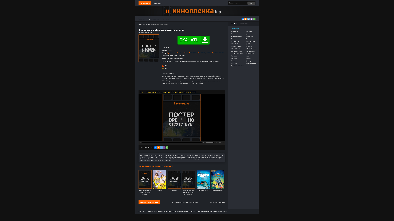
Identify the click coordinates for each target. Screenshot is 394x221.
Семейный (201, 53)
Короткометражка (218, 53)
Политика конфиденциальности (184, 211)
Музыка (186, 53)
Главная (142, 19)
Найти (251, 3)
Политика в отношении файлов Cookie (212, 211)
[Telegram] (248, 19)
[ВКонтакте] (243, 19)
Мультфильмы (153, 19)
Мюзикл (208, 53)
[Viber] (251, 19)
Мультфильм (193, 53)
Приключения (172, 53)
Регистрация (157, 3)
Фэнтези (180, 53)
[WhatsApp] (254, 19)
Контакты (166, 19)
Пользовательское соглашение (159, 211)
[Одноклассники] (245, 19)
